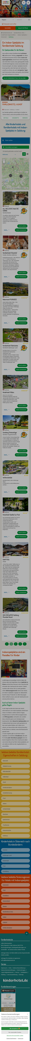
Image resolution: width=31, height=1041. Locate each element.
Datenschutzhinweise (11, 1038)
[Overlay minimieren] (27, 1014)
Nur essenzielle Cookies (15, 1032)
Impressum (20, 1038)
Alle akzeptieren (14, 1028)
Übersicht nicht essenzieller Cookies (15, 1035)
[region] (14, 1021)
